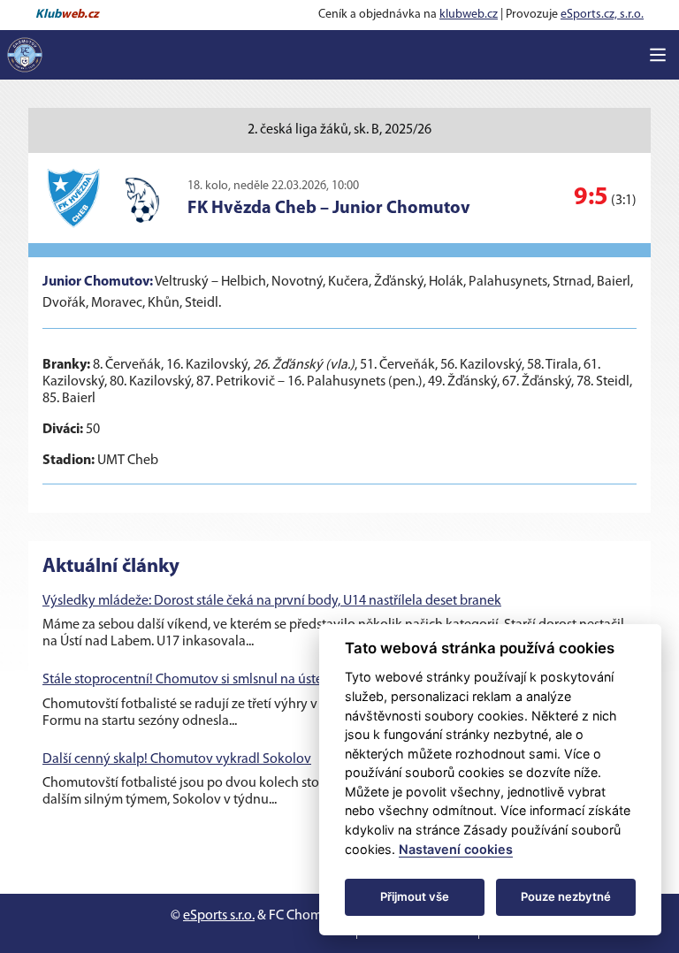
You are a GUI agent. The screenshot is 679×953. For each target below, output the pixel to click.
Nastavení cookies (456, 849)
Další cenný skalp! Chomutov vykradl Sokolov (176, 759)
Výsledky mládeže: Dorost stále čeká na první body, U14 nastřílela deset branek (271, 601)
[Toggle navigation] (658, 55)
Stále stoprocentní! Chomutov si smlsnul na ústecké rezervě (215, 680)
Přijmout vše (414, 896)
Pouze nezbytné (566, 896)
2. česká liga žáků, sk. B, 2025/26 (339, 130)
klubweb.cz (468, 14)
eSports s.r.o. (219, 916)
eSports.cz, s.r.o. (602, 14)
